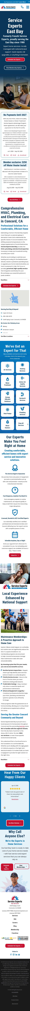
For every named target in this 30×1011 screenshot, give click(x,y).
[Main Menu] (27, 7)
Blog (15, 926)
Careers (15, 923)
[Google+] (19, 954)
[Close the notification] (29, 1)
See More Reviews (14, 823)
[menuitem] (15, 992)
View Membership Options (14, 68)
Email (14, 155)
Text (7, 155)
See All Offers (14, 200)
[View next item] (19, 816)
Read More (15, 799)
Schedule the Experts (14, 59)
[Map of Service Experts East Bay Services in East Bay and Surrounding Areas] (15, 298)
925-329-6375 (7, 316)
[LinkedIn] (16, 954)
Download (23, 155)
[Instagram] (13, 954)
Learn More (22, 2)
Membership (15, 930)
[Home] (8, 7)
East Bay (22, 726)
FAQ (15, 919)
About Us (14, 555)
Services (15, 916)
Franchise (15, 933)
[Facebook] (11, 954)
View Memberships (21, 866)
